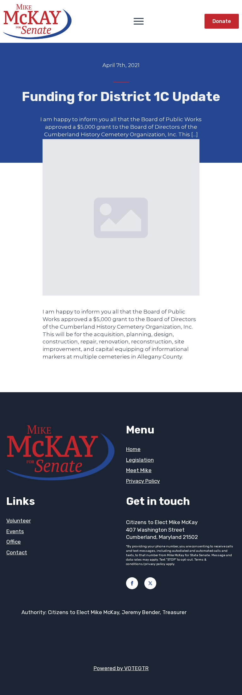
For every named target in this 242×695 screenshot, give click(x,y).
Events (15, 531)
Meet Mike (139, 470)
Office (13, 542)
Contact (16, 552)
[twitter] (150, 583)
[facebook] (132, 583)
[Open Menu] (139, 21)
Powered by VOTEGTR (121, 668)
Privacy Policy (143, 481)
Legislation (140, 460)
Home (133, 449)
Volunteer (18, 520)
